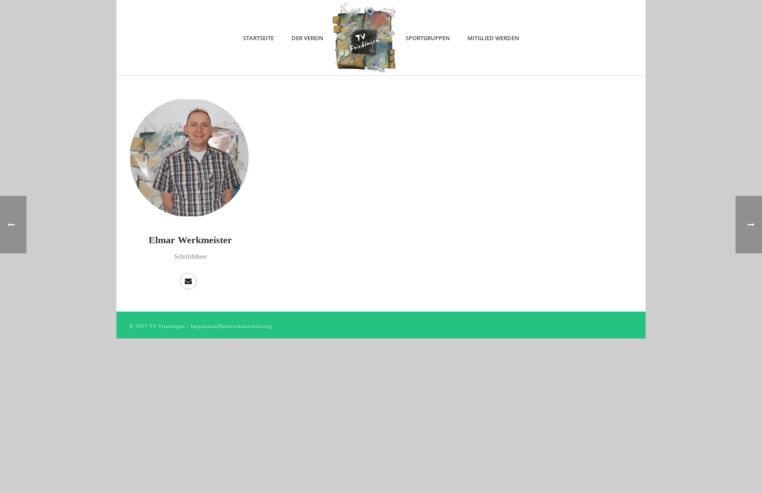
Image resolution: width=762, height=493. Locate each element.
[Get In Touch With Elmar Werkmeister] (188, 281)
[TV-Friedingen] (364, 37)
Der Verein (307, 38)
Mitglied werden (493, 38)
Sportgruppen (428, 38)
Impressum (204, 326)
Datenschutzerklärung (245, 326)
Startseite (258, 38)
